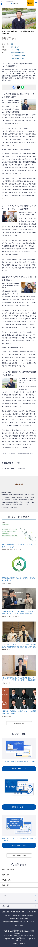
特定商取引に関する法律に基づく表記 (22, 915)
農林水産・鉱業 (15, 47)
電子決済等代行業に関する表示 (11, 922)
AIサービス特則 (19, 925)
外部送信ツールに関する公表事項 (19, 918)
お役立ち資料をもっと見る (19, 855)
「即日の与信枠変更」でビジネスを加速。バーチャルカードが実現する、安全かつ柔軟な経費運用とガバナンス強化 (19, 679)
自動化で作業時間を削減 (17, 53)
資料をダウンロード (19, 768)
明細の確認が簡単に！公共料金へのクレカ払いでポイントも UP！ (19, 545)
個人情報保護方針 (15, 912)
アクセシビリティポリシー (28, 922)
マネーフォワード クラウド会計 (12, 170)
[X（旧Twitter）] (18, 87)
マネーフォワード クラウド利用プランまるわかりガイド (19, 839)
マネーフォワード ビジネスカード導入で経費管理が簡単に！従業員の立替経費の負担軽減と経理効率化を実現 (19, 645)
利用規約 (7, 915)
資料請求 (30, 3)
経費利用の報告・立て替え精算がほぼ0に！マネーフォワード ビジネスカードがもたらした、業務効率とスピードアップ (19, 612)
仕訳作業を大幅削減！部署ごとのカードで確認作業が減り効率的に (19, 712)
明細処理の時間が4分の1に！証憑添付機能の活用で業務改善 (19, 579)
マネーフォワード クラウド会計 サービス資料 (18, 761)
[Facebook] (14, 87)
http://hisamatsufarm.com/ (9, 507)
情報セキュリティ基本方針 (29, 912)
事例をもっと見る (19, 723)
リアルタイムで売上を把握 (18, 56)
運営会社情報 (5, 912)
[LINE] (22, 87)
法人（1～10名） (15, 50)
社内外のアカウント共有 (17, 59)
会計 (12, 44)
